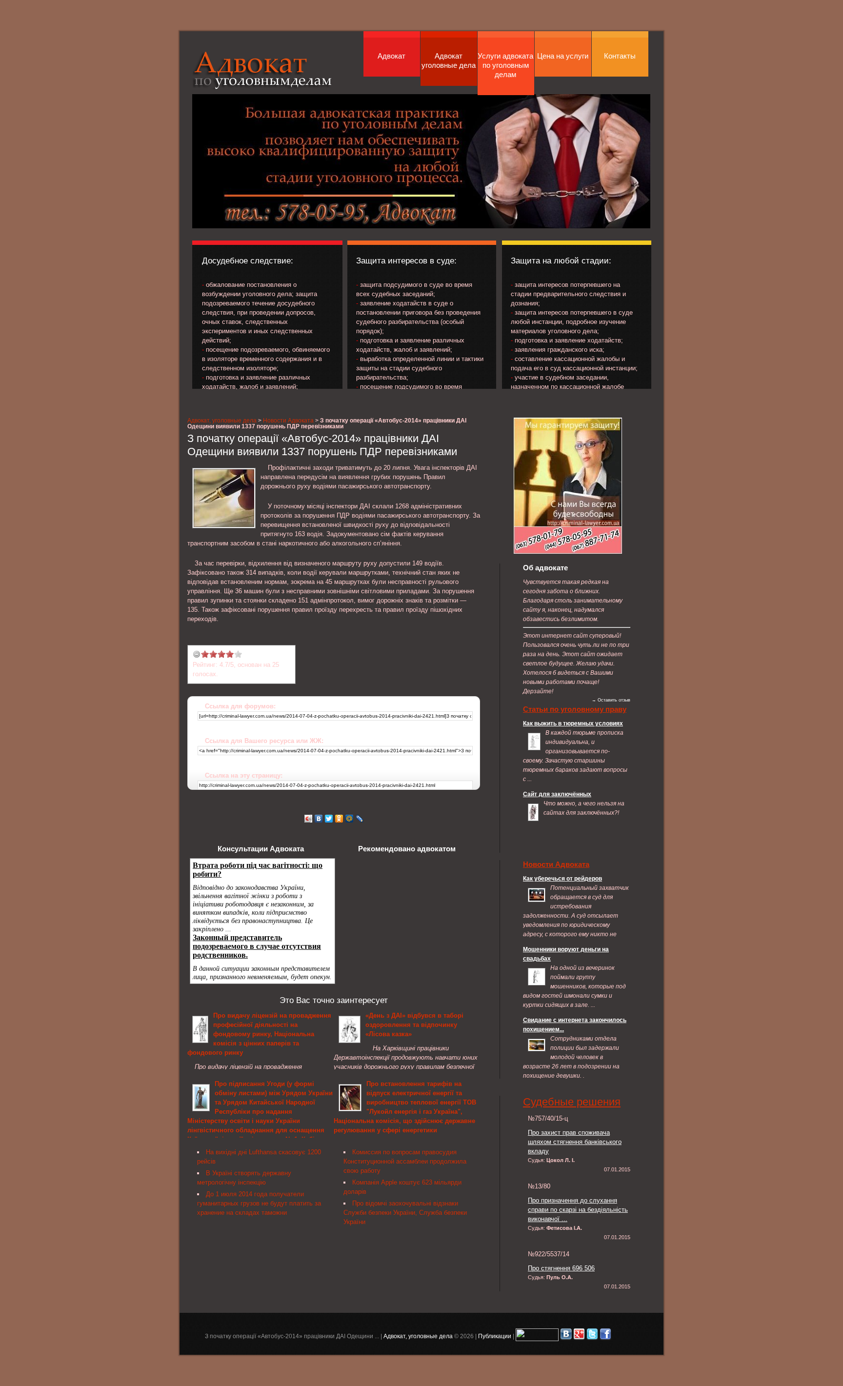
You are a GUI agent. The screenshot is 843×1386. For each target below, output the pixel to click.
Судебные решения (572, 1102)
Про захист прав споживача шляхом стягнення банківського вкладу (575, 1142)
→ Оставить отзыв (611, 700)
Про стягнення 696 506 (561, 1268)
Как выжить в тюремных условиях (573, 723)
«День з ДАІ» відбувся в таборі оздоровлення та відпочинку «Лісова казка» (414, 1025)
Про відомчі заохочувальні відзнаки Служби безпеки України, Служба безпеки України (405, 1212)
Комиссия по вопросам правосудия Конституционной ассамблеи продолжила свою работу (404, 1161)
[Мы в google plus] (579, 1336)
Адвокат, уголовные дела (262, 70)
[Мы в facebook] (605, 1336)
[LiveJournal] (360, 818)
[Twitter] (329, 818)
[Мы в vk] (566, 1336)
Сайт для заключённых (557, 794)
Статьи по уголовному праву (574, 709)
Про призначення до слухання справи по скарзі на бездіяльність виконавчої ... (578, 1210)
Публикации (494, 1336)
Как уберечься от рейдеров (562, 878)
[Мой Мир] (349, 818)
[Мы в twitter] (592, 1336)
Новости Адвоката (288, 420)
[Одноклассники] (339, 818)
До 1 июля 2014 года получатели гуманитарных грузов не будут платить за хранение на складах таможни (259, 1203)
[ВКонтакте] (319, 818)
